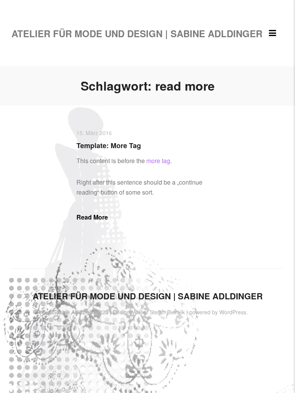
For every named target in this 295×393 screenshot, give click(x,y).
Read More (92, 217)
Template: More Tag (108, 145)
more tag (158, 160)
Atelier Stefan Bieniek (159, 312)
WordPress (232, 312)
